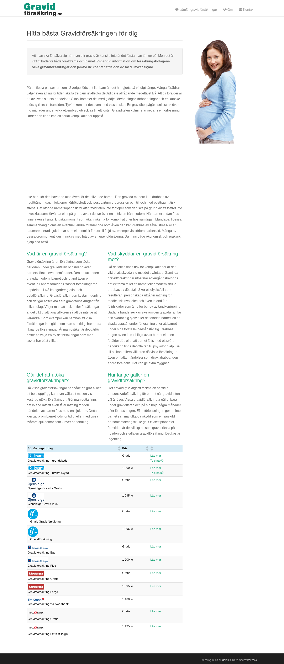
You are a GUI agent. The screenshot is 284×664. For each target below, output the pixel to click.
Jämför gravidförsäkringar (198, 9)
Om (230, 9)
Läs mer (155, 455)
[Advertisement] (105, 153)
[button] (119, 448)
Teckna (155, 460)
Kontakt (248, 9)
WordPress (250, 660)
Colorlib (226, 660)
